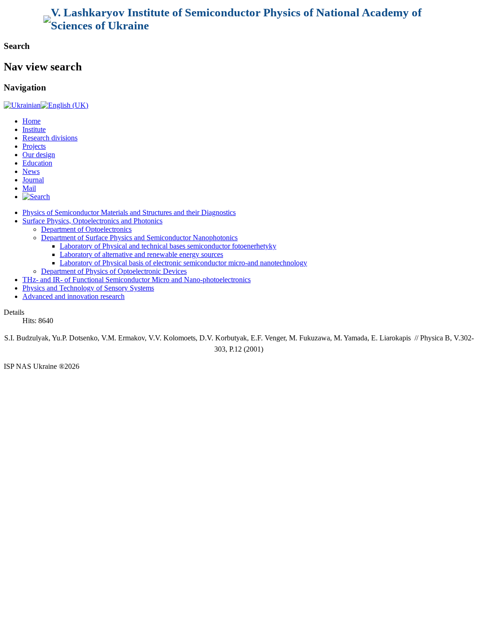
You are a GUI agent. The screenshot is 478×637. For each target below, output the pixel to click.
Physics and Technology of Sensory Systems (88, 288)
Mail (29, 188)
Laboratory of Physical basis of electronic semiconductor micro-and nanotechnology (183, 263)
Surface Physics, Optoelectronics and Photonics (92, 221)
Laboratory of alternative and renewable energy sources (141, 254)
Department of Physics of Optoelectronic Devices (114, 271)
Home (31, 121)
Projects (34, 146)
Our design (38, 155)
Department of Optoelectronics (86, 229)
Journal (33, 180)
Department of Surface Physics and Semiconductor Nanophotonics (139, 238)
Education (37, 163)
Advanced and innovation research (73, 296)
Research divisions (49, 138)
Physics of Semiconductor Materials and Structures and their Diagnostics (129, 212)
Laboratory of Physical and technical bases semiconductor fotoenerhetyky (168, 246)
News (31, 171)
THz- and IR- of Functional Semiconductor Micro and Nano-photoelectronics (136, 280)
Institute (34, 129)
